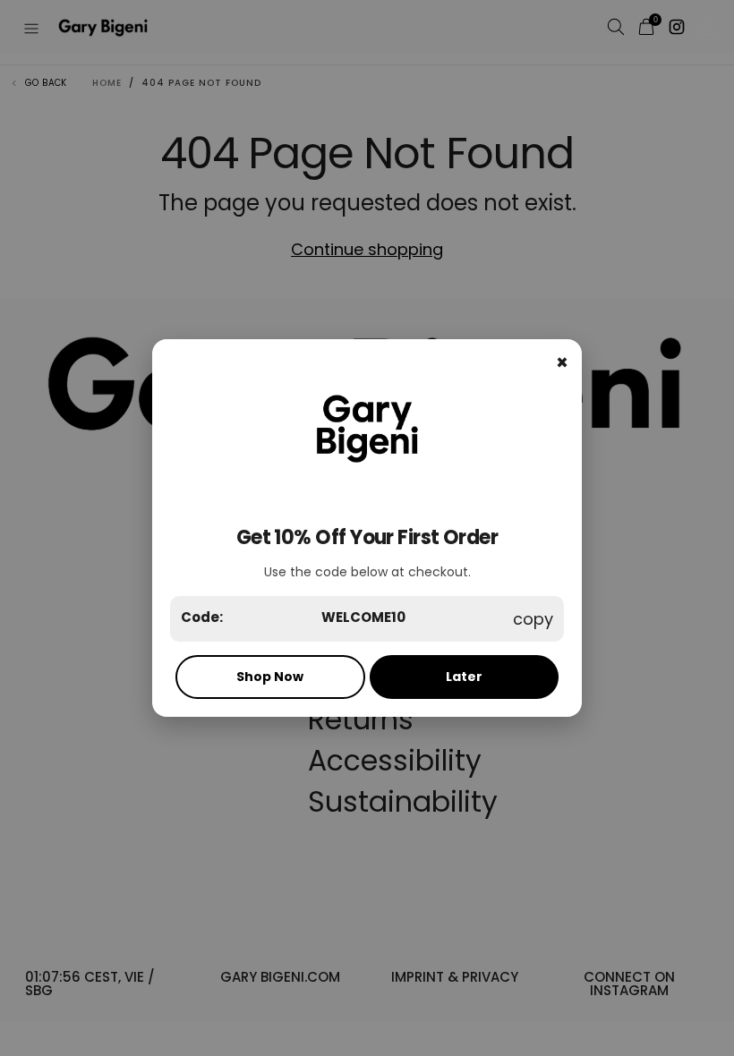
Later (464, 677)
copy (533, 619)
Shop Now (269, 677)
